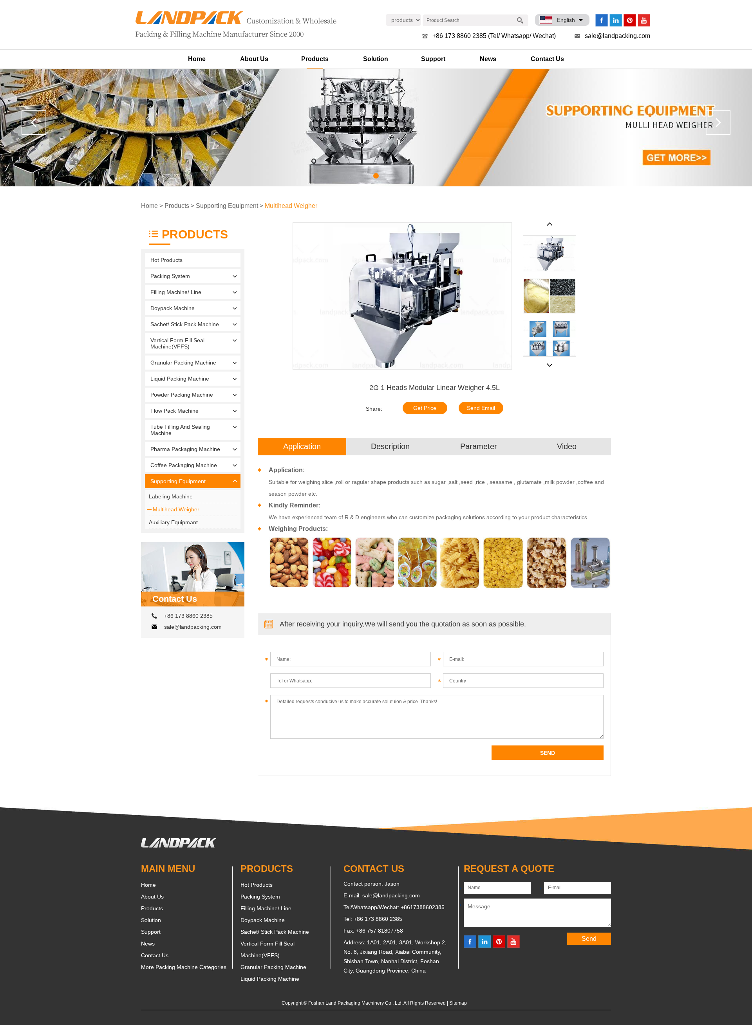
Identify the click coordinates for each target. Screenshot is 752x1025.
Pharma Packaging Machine (185, 449)
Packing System (170, 276)
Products (315, 59)
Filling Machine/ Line (175, 292)
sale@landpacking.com (617, 35)
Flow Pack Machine (174, 411)
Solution (375, 59)
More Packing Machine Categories (183, 967)
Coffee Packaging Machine (183, 465)
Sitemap (458, 1003)
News (488, 59)
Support (433, 59)
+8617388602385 (423, 907)
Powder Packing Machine (181, 395)
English (566, 20)
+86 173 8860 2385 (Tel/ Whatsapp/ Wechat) (494, 35)
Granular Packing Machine (183, 362)
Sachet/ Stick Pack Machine (184, 324)
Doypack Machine (172, 308)
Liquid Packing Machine (179, 378)
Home (197, 59)
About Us (254, 59)
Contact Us (547, 59)
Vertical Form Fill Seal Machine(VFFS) (177, 343)
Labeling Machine (171, 496)
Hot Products (166, 260)
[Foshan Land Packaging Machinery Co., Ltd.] (178, 846)
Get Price (424, 408)
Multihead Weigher (291, 205)
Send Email (481, 408)
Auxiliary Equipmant (173, 522)
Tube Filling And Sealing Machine (180, 430)
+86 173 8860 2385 (188, 616)
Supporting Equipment (227, 205)
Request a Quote (509, 868)
